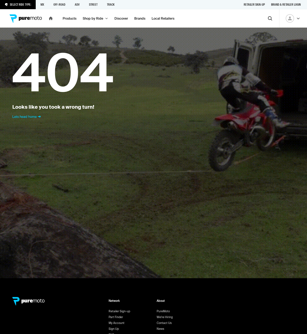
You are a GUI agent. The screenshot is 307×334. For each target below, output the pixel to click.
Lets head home (24, 117)
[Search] (270, 18)
